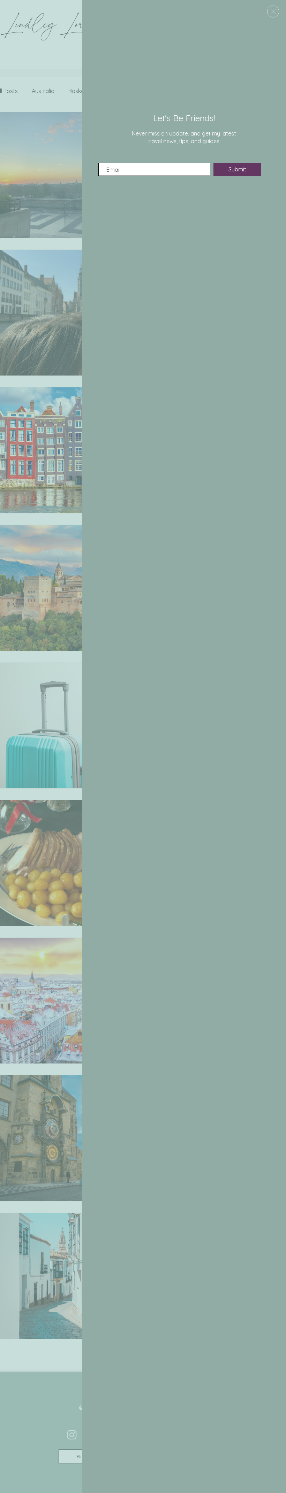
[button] (273, 11)
